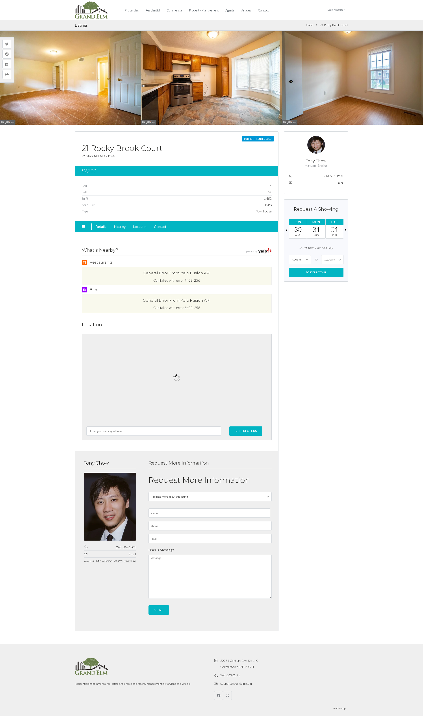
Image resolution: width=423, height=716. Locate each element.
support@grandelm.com (236, 683)
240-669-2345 (230, 675)
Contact (263, 10)
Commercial (174, 10)
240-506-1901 (126, 547)
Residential (152, 10)
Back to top (339, 708)
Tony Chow (96, 463)
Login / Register (336, 9)
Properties (132, 10)
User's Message (161, 550)
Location (139, 226)
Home (309, 25)
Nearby (120, 226)
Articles (246, 10)
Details (100, 226)
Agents (230, 10)
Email (132, 554)
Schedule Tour (316, 272)
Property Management (204, 10)
